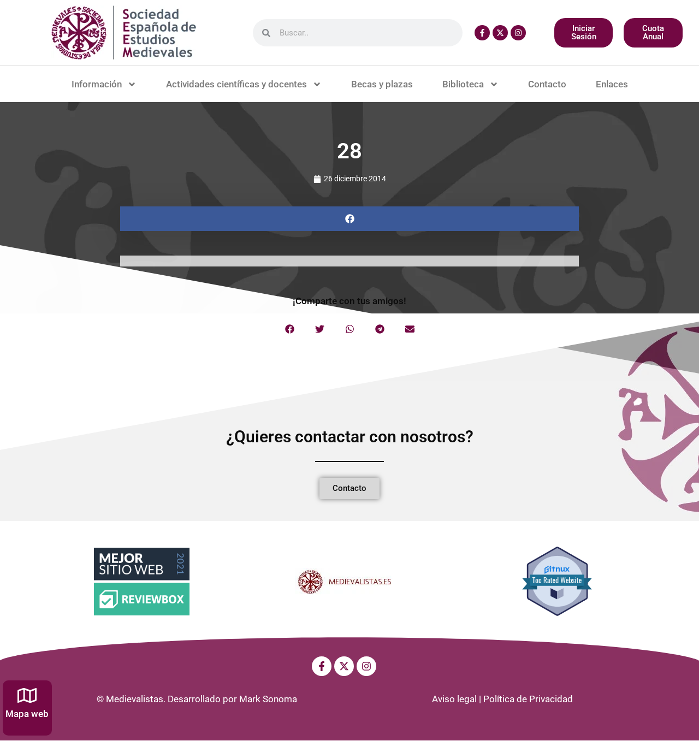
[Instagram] (518, 32)
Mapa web (27, 713)
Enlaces (612, 84)
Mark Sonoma (268, 698)
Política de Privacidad (528, 698)
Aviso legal (454, 698)
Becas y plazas (382, 84)
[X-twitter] (500, 32)
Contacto (547, 84)
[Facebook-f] (482, 32)
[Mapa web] (27, 695)
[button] (349, 218)
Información (97, 84)
